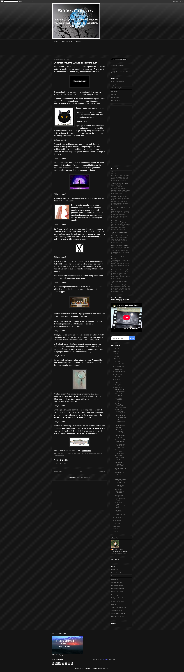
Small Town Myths (116, 610)
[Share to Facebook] (88, 451)
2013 (115, 526)
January (117, 520)
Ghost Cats (114, 172)
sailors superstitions (82, 453)
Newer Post (58, 471)
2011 (115, 531)
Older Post (101, 471)
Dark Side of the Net (117, 576)
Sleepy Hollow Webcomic (119, 607)
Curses (113, 94)
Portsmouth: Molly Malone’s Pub (120, 440)
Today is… (118, 477)
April (116, 385)
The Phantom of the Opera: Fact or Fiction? (119, 184)
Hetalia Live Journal (117, 591)
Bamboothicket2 (116, 573)
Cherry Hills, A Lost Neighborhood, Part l (120, 505)
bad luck (60, 453)
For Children (115, 91)
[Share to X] (86, 451)
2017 (115, 356)
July (116, 377)
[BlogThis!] (84, 451)
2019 (115, 353)
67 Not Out (114, 569)
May (116, 382)
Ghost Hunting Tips (117, 88)
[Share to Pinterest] (90, 451)
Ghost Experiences (117, 585)
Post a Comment (61, 463)
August (117, 374)
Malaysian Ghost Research (119, 598)
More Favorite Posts (117, 81)
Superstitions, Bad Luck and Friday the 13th (120, 481)
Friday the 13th (72, 453)
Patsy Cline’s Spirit (117, 221)
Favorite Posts (67, 41)
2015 (115, 361)
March (117, 387)
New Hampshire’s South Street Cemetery (120, 491)
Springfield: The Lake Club (119, 510)
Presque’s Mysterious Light (119, 270)
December (118, 364)
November (118, 366)
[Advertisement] (87, 50)
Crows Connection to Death (119, 245)
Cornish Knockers (120, 514)
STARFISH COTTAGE (118, 613)
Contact (78, 41)
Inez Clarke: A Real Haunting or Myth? (120, 421)
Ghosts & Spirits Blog (117, 588)
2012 (115, 528)
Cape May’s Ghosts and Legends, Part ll (120, 405)
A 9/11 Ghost (118, 460)
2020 (115, 351)
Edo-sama (114, 579)
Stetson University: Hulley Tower (119, 451)
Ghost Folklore (115, 100)
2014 (115, 523)
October (117, 369)
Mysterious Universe (117, 601)
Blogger (106, 668)
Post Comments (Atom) (83, 477)
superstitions (92, 453)
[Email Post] (79, 450)
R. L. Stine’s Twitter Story (119, 456)
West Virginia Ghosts (117, 616)
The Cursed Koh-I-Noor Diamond (120, 416)
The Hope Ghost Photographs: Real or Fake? (120, 445)
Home (56, 41)
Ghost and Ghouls (116, 582)
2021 (115, 348)
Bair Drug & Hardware (118, 394)
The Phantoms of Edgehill (120, 426)
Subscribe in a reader (117, 65)
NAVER (113, 604)
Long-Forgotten (116, 595)
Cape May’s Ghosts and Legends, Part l (120, 411)
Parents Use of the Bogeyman (120, 390)
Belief (65, 453)
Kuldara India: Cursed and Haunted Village (120, 431)
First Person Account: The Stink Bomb (119, 464)
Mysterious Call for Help (119, 473)
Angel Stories (115, 85)
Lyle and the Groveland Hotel (118, 399)
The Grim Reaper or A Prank (120, 436)
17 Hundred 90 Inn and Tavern (120, 486)
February (118, 517)
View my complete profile (119, 553)
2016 (115, 359)
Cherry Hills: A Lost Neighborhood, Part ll (120, 497)
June (116, 379)
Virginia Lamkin (118, 549)
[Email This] (83, 451)
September (118, 371)
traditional (99, 453)
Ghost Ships (115, 97)
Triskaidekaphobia (59, 455)
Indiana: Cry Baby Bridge (119, 196)
